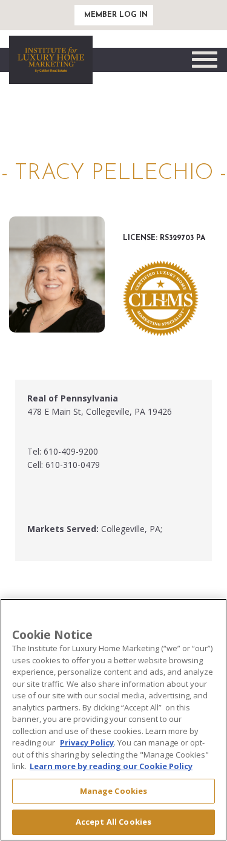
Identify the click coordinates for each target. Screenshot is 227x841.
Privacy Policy (87, 742)
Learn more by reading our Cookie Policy (111, 766)
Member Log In (116, 15)
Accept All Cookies (113, 821)
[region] (113, 720)
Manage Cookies (114, 790)
